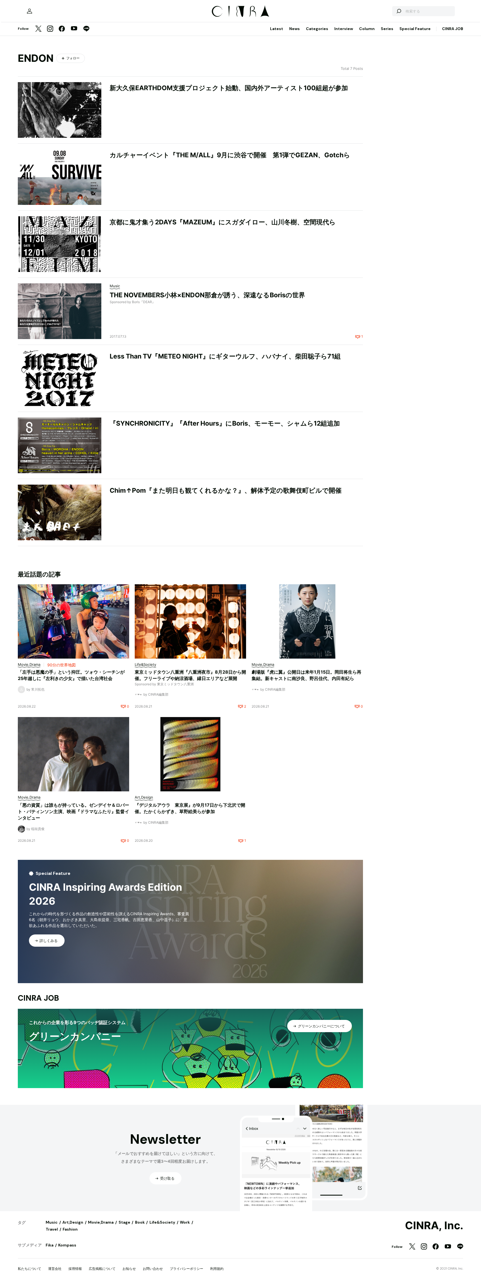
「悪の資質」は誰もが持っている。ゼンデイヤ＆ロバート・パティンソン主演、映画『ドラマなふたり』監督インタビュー (73, 811)
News (294, 28)
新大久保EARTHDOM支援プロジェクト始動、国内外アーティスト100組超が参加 (229, 88)
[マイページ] (29, 11)
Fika (49, 1245)
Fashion (70, 1229)
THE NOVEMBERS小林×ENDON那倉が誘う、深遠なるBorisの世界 (207, 295)
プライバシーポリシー (186, 1269)
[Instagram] (50, 29)
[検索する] (398, 11)
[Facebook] (62, 29)
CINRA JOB (452, 28)
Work (185, 1222)
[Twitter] (38, 29)
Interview (343, 28)
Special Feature (415, 28)
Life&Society (162, 1222)
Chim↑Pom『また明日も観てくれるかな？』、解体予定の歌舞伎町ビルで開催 (226, 490)
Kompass (67, 1245)
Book (140, 1222)
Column (367, 28)
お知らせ (129, 1269)
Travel (52, 1229)
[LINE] (86, 29)
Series (387, 28)
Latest (276, 28)
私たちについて (29, 1269)
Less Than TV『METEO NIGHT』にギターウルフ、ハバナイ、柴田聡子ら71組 (225, 356)
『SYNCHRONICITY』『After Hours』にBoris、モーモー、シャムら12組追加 (225, 423)
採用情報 (75, 1269)
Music (52, 1222)
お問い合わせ (153, 1269)
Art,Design (72, 1222)
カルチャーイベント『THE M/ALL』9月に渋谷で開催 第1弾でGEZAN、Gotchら (230, 155)
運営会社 (55, 1269)
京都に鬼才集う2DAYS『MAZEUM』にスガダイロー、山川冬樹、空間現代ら (223, 222)
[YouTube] (74, 29)
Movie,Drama (101, 1222)
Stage (124, 1222)
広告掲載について (102, 1269)
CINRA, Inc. (434, 1225)
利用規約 (217, 1269)
